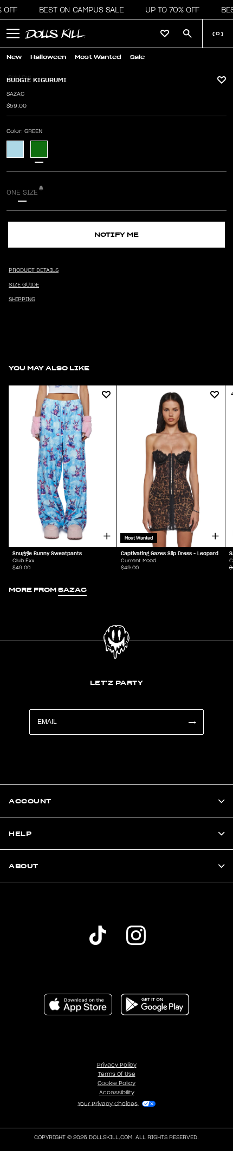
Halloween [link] (48, 57)
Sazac (15, 94)
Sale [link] (137, 57)
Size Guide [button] (24, 285)
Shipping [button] (22, 299)
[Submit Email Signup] (192, 722)
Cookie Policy (116, 1083)
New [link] (14, 57)
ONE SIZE (22, 192)
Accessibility (116, 1092)
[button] (78, 9)
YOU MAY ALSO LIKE (49, 368)
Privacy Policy (117, 1065)
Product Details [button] (34, 270)
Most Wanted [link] (98, 57)
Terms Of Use (116, 1074)
